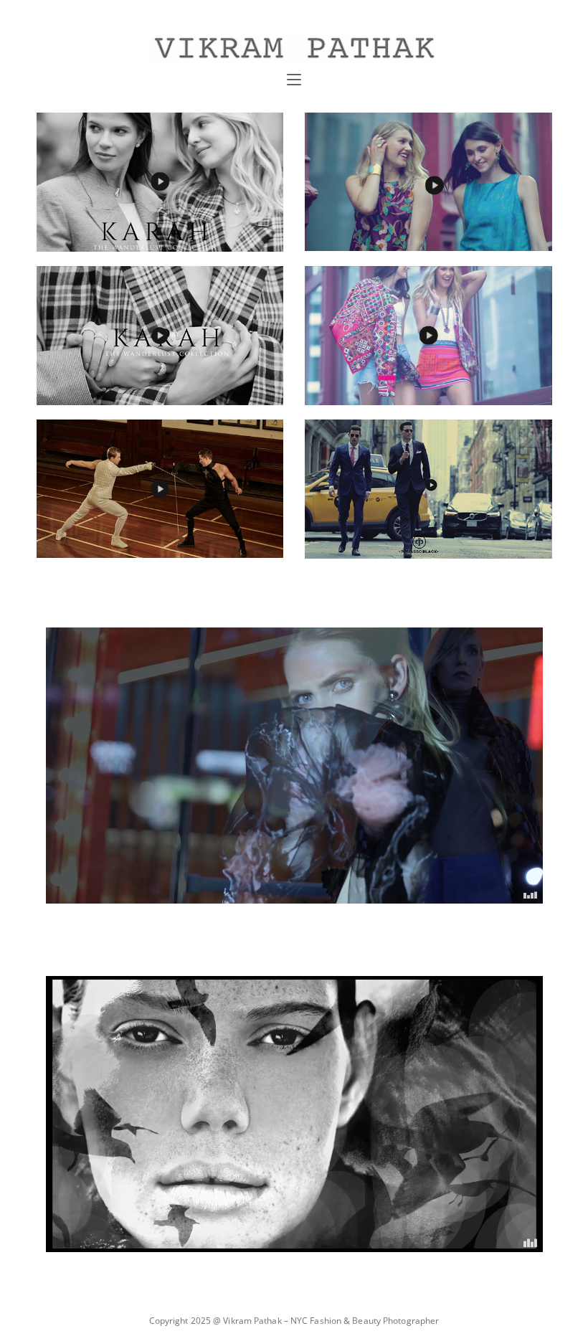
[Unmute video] (294, 765)
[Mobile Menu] (294, 80)
